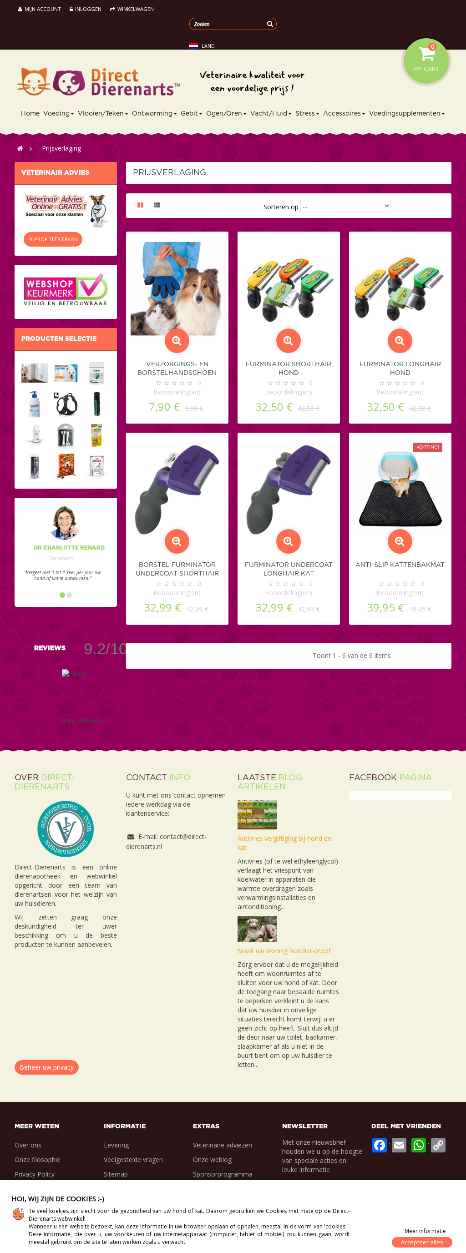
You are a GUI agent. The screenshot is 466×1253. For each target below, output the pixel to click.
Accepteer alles (422, 1242)
